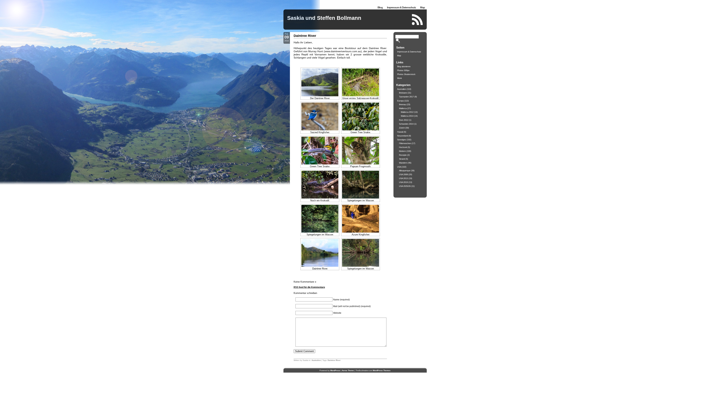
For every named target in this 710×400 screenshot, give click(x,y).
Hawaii (400, 132)
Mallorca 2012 (407, 112)
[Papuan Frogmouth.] (360, 150)
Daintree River (305, 36)
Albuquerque (404, 170)
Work (399, 78)
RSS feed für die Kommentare (309, 287)
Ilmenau (402, 104)
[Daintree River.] (319, 253)
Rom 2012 (403, 120)
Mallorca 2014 (407, 116)
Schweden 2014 (406, 124)
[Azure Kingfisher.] (360, 219)
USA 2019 (403, 182)
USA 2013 (403, 178)
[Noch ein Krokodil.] (319, 185)
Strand (402, 159)
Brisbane (403, 93)
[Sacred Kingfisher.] (319, 116)
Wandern (403, 163)
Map (422, 7)
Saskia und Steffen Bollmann (324, 18)
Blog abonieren (403, 66)
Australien (316, 360)
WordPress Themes (381, 370)
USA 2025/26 (405, 186)
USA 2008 (403, 174)
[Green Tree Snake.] (360, 116)
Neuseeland (402, 136)
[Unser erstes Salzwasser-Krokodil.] (360, 82)
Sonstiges (401, 140)
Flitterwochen (405, 143)
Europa (400, 101)
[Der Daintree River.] (319, 82)
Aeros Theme (348, 370)
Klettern (402, 151)
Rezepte (403, 155)
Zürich (402, 128)
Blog (380, 7)
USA (399, 167)
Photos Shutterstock (406, 74)
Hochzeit (403, 147)
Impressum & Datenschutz (401, 7)
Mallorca (403, 108)
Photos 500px (403, 70)
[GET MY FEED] (417, 19)
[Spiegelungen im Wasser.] (360, 185)
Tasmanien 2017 (406, 97)
